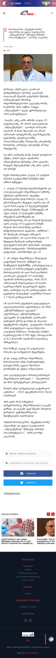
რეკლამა (28, 593)
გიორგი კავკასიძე (27, 453)
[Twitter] (30, 620)
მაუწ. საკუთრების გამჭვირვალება (28, 577)
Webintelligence (32, 653)
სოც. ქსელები (42, 463)
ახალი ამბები (29, 463)
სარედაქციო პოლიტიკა (28, 607)
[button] (4, 13)
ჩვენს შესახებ (28, 566)
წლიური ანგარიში (28, 580)
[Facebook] (25, 620)
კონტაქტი (28, 570)
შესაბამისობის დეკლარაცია (28, 573)
